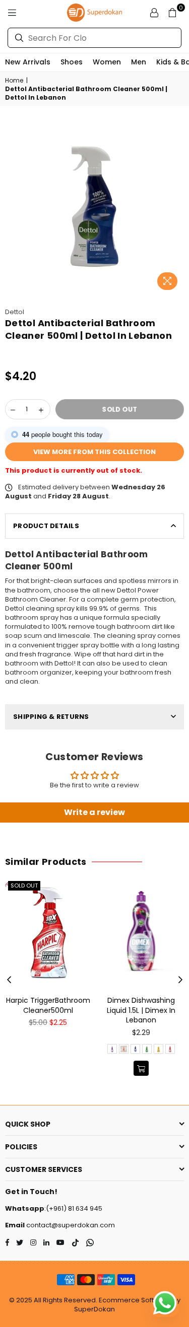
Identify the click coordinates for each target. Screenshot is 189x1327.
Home (14, 81)
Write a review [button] (94, 812)
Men (138, 62)
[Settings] (154, 12)
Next (180, 980)
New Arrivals (27, 62)
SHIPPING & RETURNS (51, 716)
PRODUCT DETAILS (46, 526)
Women (107, 62)
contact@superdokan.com (70, 1225)
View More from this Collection (94, 452)
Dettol (14, 312)
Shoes (71, 62)
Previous (9, 980)
